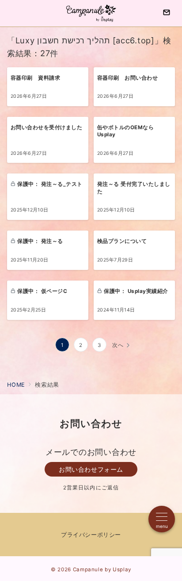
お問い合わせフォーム (91, 469)
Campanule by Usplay (102, 569)
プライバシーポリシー (91, 534)
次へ (118, 345)
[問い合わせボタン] (166, 13)
